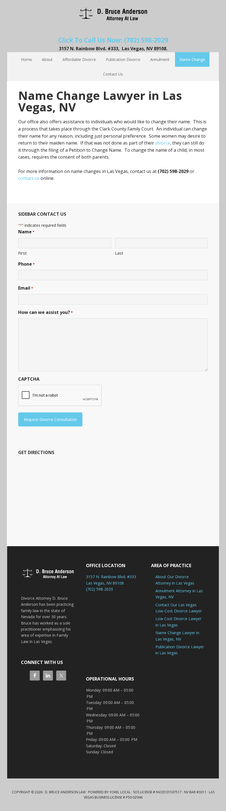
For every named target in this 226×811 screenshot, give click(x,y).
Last (119, 253)
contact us (28, 178)
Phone (26, 264)
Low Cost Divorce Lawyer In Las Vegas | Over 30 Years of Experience (113, 14)
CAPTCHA (28, 379)
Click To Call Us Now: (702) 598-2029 (113, 40)
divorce (162, 143)
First (22, 253)
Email (25, 288)
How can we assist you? (45, 312)
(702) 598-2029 (99, 589)
